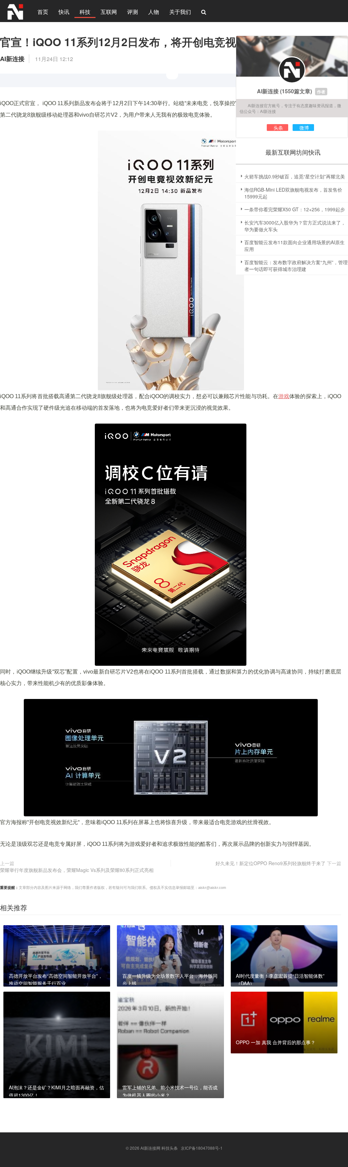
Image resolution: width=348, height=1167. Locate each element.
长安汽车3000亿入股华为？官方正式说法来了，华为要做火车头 (295, 226)
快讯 (63, 12)
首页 (42, 12)
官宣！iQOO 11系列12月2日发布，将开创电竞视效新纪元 (140, 42)
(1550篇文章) (296, 91)
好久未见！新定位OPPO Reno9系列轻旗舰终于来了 (270, 863)
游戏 (283, 396)
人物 (153, 12)
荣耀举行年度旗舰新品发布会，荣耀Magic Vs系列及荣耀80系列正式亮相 (77, 870)
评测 (132, 12)
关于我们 (180, 12)
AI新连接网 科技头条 (159, 1148)
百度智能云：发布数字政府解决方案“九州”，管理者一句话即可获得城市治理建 (296, 265)
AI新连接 (268, 91)
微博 (304, 127)
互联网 (109, 12)
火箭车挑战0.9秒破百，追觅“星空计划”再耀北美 (294, 176)
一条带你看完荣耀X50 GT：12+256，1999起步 (294, 209)
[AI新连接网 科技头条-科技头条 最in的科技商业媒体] (15, 11)
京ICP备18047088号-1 (202, 1148)
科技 (85, 12)
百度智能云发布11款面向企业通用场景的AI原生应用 (294, 245)
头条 (278, 127)
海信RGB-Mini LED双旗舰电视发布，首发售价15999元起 (293, 193)
